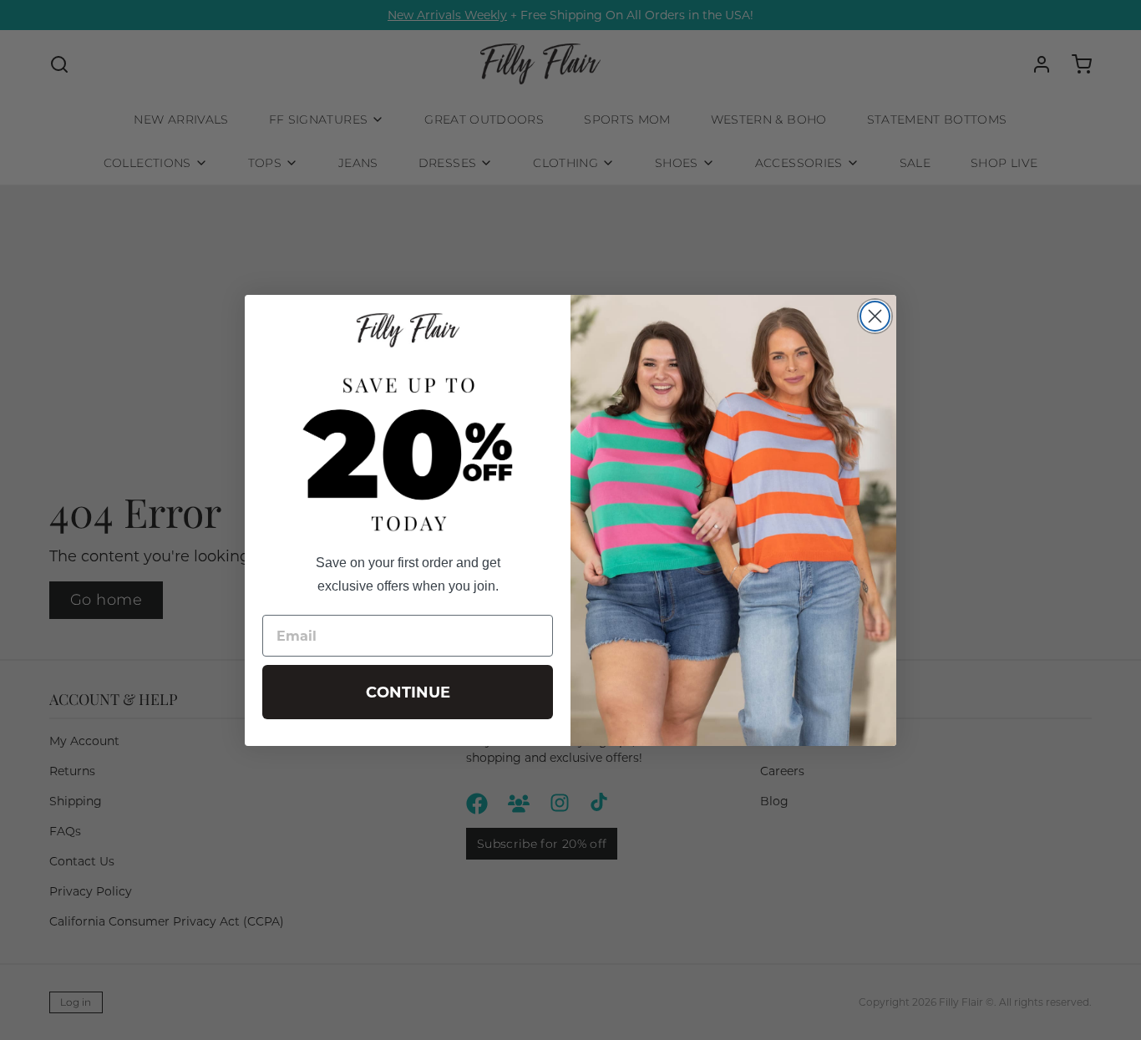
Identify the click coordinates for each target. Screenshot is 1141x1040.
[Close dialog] (875, 316)
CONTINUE (408, 692)
